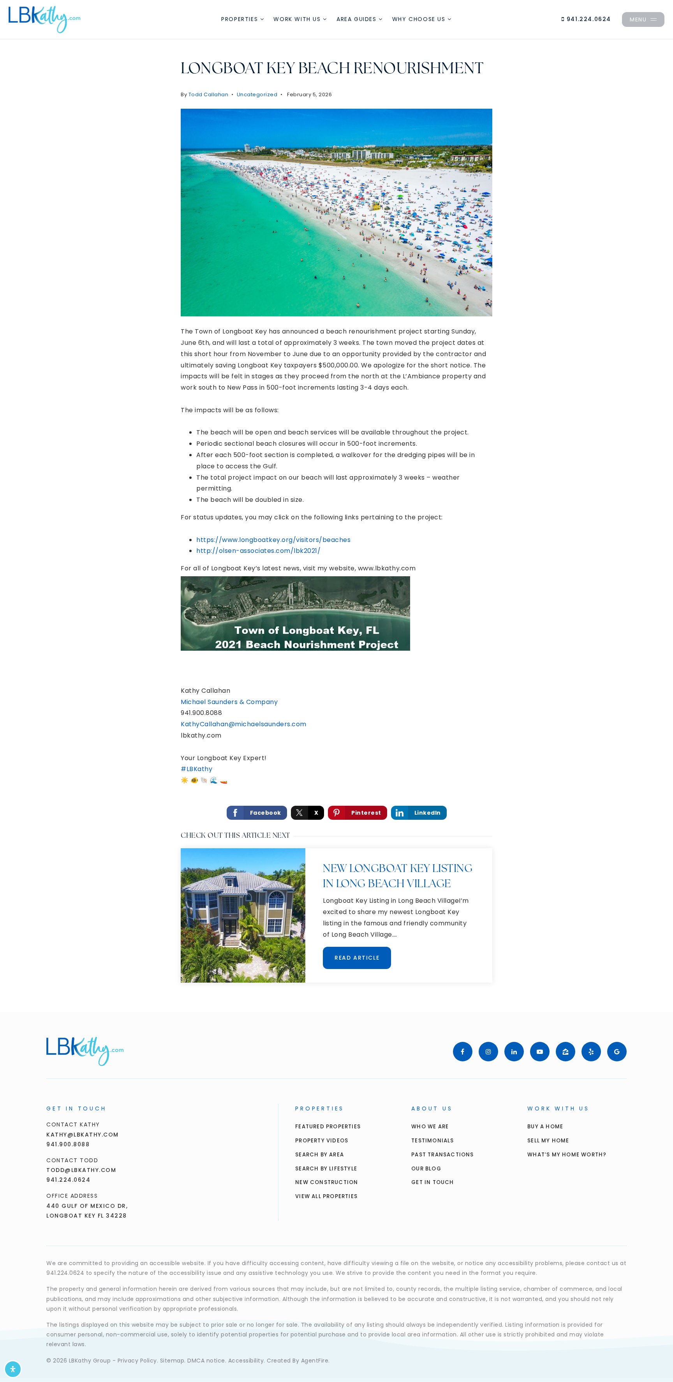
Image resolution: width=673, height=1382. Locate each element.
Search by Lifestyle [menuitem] (326, 1168)
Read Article (357, 958)
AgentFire (315, 1360)
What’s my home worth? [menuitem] (566, 1154)
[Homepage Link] (45, 18)
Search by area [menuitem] (319, 1154)
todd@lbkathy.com (81, 1170)
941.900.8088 (68, 1144)
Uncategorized (257, 94)
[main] (336, 506)
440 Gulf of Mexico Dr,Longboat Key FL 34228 (87, 1211)
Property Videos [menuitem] (321, 1140)
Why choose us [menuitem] (419, 19)
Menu (638, 19)
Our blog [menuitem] (426, 1168)
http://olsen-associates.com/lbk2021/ (258, 550)
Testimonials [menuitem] (432, 1140)
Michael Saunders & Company (229, 701)
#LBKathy (196, 768)
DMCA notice (206, 1360)
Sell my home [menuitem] (548, 1140)
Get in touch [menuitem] (432, 1182)
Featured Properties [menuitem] (328, 1126)
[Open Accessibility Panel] (13, 1369)
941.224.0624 (587, 19)
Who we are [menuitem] (430, 1126)
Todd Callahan (209, 94)
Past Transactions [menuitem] (442, 1154)
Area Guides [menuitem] (357, 19)
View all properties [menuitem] (326, 1196)
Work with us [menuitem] (298, 19)
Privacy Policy (137, 1360)
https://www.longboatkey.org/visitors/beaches (273, 539)
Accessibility (246, 1360)
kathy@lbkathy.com (82, 1134)
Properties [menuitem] (240, 19)
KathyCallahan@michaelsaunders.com (244, 724)
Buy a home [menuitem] (545, 1126)
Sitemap (172, 1360)
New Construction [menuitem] (326, 1182)
